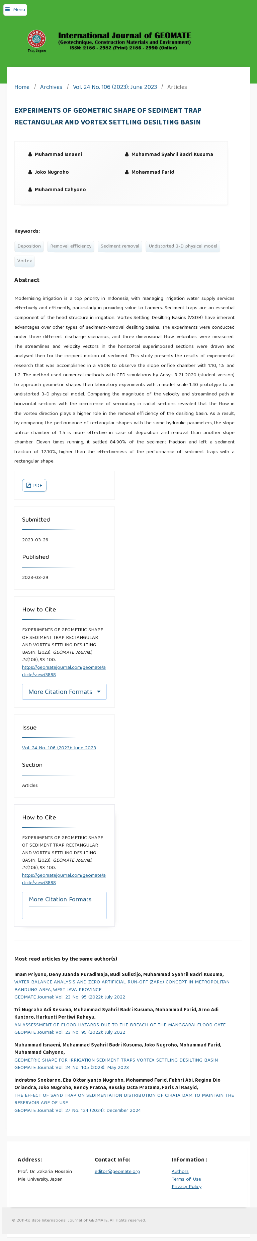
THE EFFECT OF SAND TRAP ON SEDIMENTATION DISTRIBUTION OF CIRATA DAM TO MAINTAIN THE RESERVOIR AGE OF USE (124, 1099)
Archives (51, 88)
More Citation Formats (60, 692)
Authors (180, 1172)
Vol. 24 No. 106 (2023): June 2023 (115, 88)
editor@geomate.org (117, 1172)
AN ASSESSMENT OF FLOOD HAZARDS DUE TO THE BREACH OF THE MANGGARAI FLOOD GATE (120, 1025)
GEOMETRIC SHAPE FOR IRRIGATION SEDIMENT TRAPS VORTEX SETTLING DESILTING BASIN (116, 1061)
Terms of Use (186, 1179)
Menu (19, 10)
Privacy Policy (186, 1187)
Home (21, 88)
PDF (37, 486)
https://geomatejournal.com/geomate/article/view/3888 (64, 671)
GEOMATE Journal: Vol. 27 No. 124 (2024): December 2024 (77, 1111)
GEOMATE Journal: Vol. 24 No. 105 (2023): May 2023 (71, 1068)
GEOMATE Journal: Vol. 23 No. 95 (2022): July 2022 (69, 998)
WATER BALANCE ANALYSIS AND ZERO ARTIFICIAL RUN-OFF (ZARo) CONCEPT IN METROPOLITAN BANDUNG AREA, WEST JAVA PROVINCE (122, 986)
